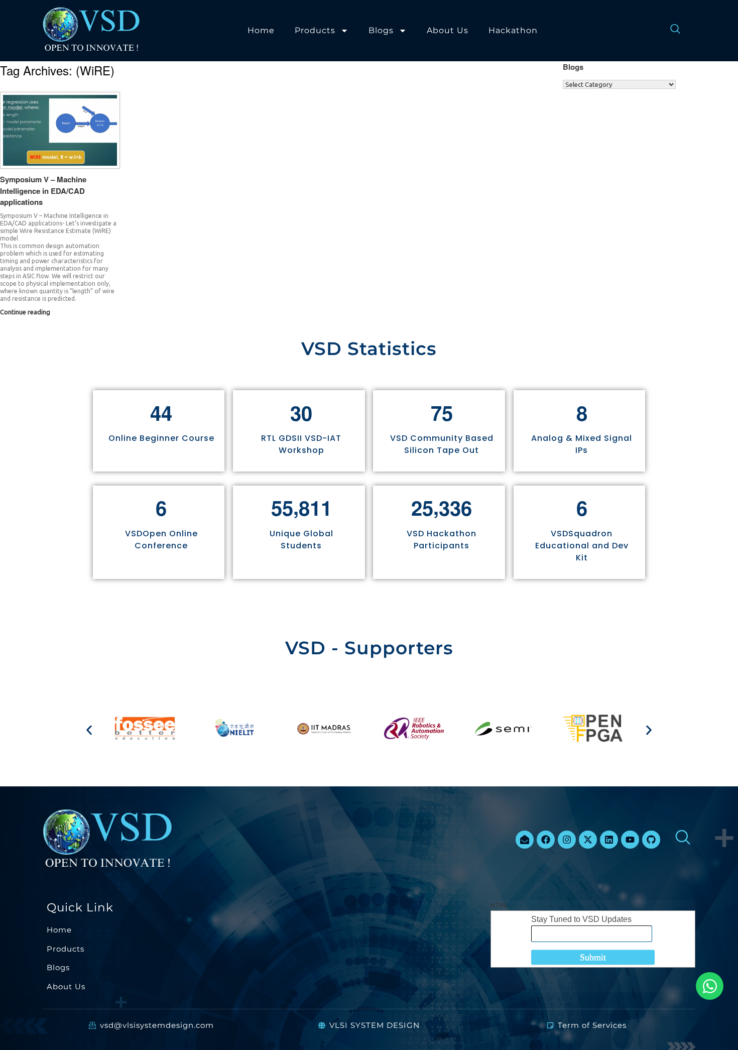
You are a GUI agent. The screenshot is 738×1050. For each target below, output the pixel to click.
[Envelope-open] (525, 840)
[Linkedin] (609, 840)
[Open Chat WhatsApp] (709, 986)
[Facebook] (546, 840)
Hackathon (513, 30)
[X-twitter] (588, 840)
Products (315, 30)
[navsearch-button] (670, 31)
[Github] (651, 840)
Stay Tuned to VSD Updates (581, 919)
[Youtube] (630, 840)
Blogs (381, 30)
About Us (447, 30)
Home (261, 30)
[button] (89, 730)
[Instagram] (567, 840)
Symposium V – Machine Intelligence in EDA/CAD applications (43, 190)
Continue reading (26, 311)
